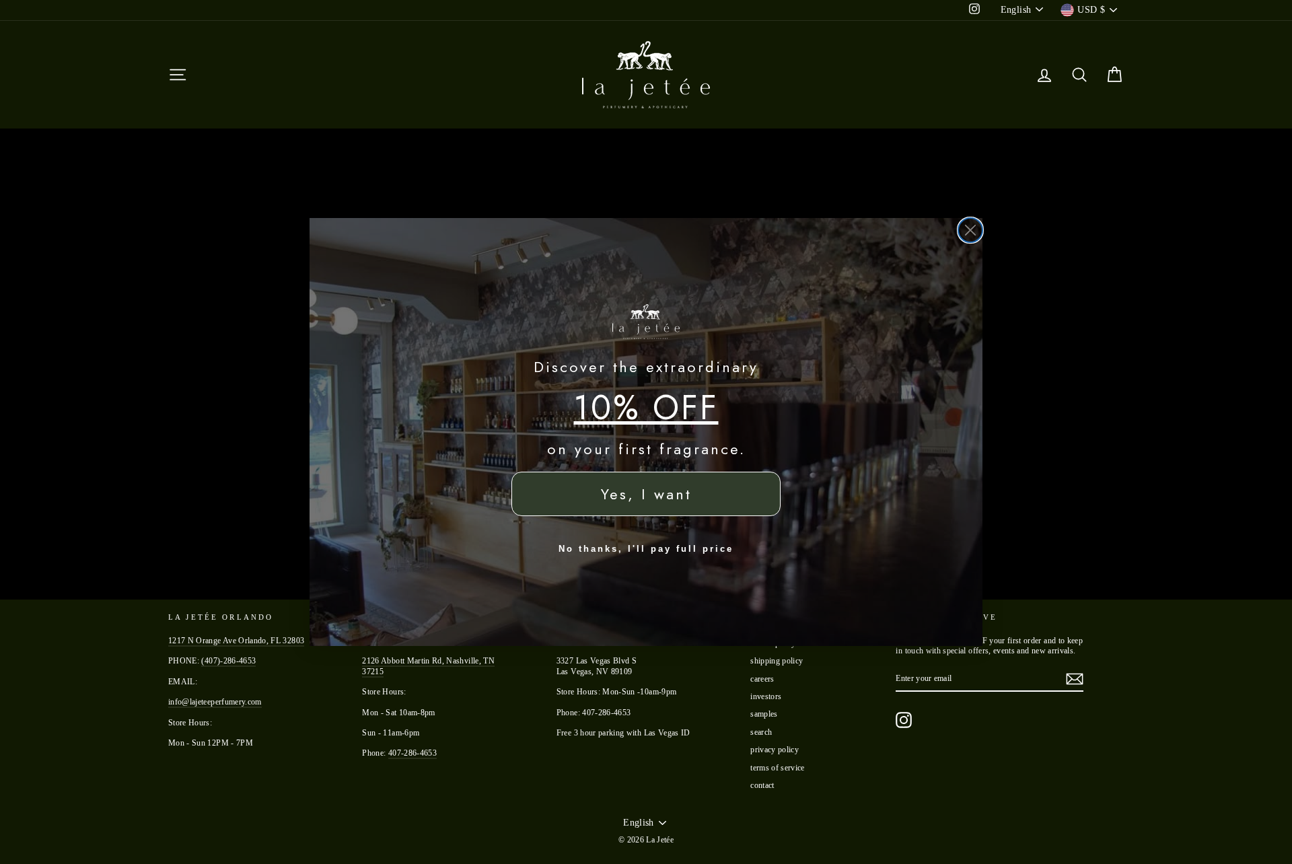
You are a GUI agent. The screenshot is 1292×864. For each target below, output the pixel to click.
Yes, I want (646, 494)
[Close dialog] (970, 230)
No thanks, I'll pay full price (646, 549)
